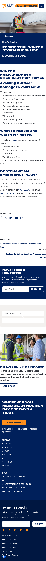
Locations (6, 454)
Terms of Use (7, 551)
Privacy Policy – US (9, 539)
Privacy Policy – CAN (9, 543)
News (4, 473)
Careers (5, 458)
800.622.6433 (25, 189)
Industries (6, 443)
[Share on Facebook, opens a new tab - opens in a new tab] (1, 218)
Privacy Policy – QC (9, 547)
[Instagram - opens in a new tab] (15, 530)
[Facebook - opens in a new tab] (3, 530)
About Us (6, 451)
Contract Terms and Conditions (16, 484)
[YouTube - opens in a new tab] (27, 530)
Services (6, 440)
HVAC (14, 139)
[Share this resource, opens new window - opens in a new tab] (22, 218)
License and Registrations (13, 488)
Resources (9, 36)
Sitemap (5, 465)
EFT (3, 480)
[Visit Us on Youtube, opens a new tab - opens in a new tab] (16, 218)
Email (6, 289)
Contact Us (7, 462)
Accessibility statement (12, 491)
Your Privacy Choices (10, 555)
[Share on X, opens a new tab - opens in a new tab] (5, 218)
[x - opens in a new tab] (9, 530)
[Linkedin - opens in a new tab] (21, 530)
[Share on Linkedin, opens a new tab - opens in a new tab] (10, 218)
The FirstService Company (13, 477)
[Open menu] (41, 6)
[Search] (23, 320)
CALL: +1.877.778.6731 (27, 6)
